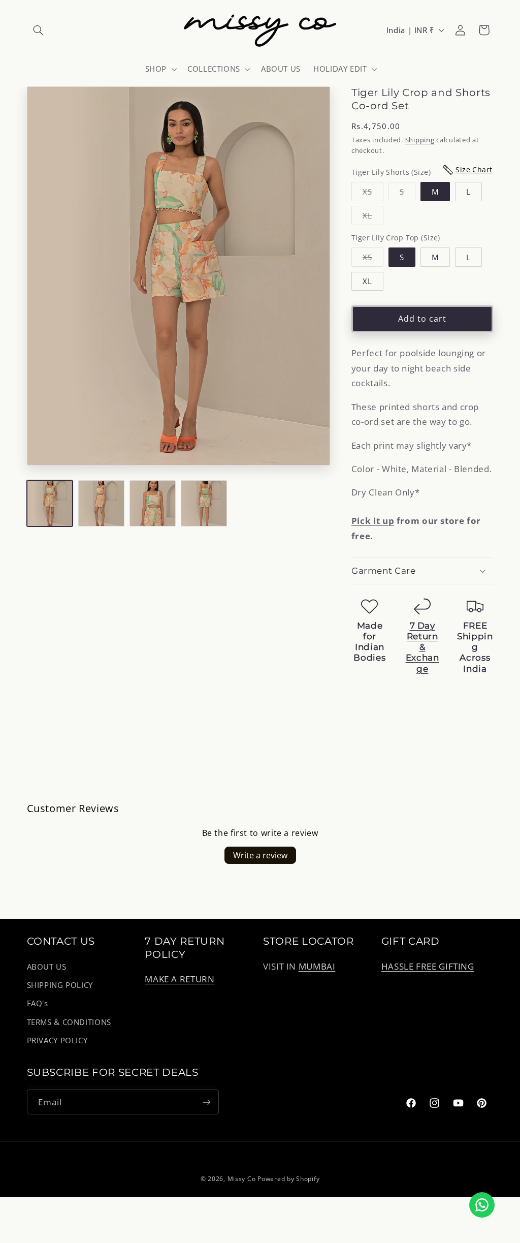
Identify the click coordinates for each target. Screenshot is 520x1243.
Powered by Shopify (288, 1179)
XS (373, 193)
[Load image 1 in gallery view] (50, 503)
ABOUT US (47, 966)
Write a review (260, 855)
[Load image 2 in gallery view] (101, 503)
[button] (38, 30)
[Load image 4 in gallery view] (204, 503)
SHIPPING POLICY (60, 985)
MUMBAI (317, 966)
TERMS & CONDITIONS (69, 1022)
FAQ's (37, 1003)
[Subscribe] (206, 1102)
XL (373, 217)
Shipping (420, 140)
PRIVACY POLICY (57, 1040)
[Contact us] (482, 1205)
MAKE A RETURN (179, 979)
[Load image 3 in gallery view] (152, 503)
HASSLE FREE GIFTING (427, 966)
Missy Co (242, 1179)
